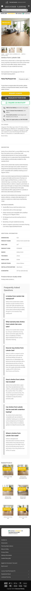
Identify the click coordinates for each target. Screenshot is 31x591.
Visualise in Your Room (17, 98)
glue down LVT (23, 197)
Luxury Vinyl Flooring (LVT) (13, 54)
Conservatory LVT (21, 128)
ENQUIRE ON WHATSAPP (16, 102)
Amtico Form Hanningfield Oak (23, 477)
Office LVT (3, 133)
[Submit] (26, 10)
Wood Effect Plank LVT (19, 133)
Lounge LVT (6, 132)
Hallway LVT (16, 130)
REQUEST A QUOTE (15, 93)
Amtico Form (4, 55)
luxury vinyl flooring (21, 199)
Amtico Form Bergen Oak (23, 497)
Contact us (4, 540)
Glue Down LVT (9, 130)
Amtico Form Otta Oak (23, 517)
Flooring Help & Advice (7, 546)
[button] (2, 6)
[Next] (27, 32)
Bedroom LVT (14, 128)
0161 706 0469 (23, 120)
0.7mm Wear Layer (11, 127)
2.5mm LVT (17, 127)
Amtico (23, 54)
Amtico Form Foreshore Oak (8, 497)
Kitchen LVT (22, 130)
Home (2, 54)
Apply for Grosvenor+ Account (9, 563)
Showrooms (4, 543)
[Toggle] (29, 571)
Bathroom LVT (7, 128)
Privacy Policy (4, 552)
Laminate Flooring (6, 577)
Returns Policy (5, 549)
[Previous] (4, 32)
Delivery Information (6, 555)
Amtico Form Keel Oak (8, 477)
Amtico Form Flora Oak (8, 517)
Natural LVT (24, 132)
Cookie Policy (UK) (6, 558)
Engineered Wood (6, 574)
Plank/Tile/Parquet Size (8, 79)
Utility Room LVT (10, 133)
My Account (4, 566)
